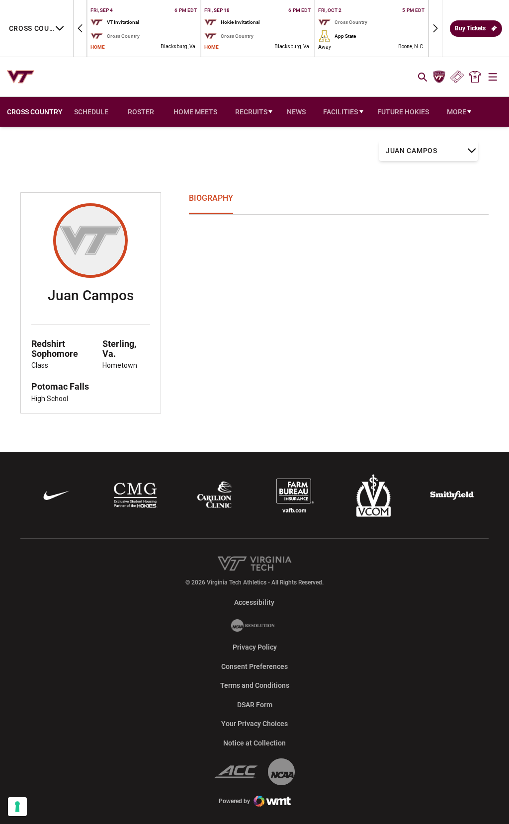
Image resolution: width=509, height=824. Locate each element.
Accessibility (254, 602)
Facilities (340, 112)
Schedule (91, 112)
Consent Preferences (254, 666)
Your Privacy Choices (254, 724)
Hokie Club (439, 77)
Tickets (457, 77)
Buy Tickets (470, 28)
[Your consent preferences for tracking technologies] (17, 806)
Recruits (251, 112)
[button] (80, 28)
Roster (141, 112)
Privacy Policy (255, 647)
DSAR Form (254, 705)
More (456, 112)
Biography (211, 198)
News (296, 112)
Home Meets (197, 114)
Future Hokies (403, 112)
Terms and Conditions (254, 685)
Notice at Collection (254, 743)
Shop (475, 77)
